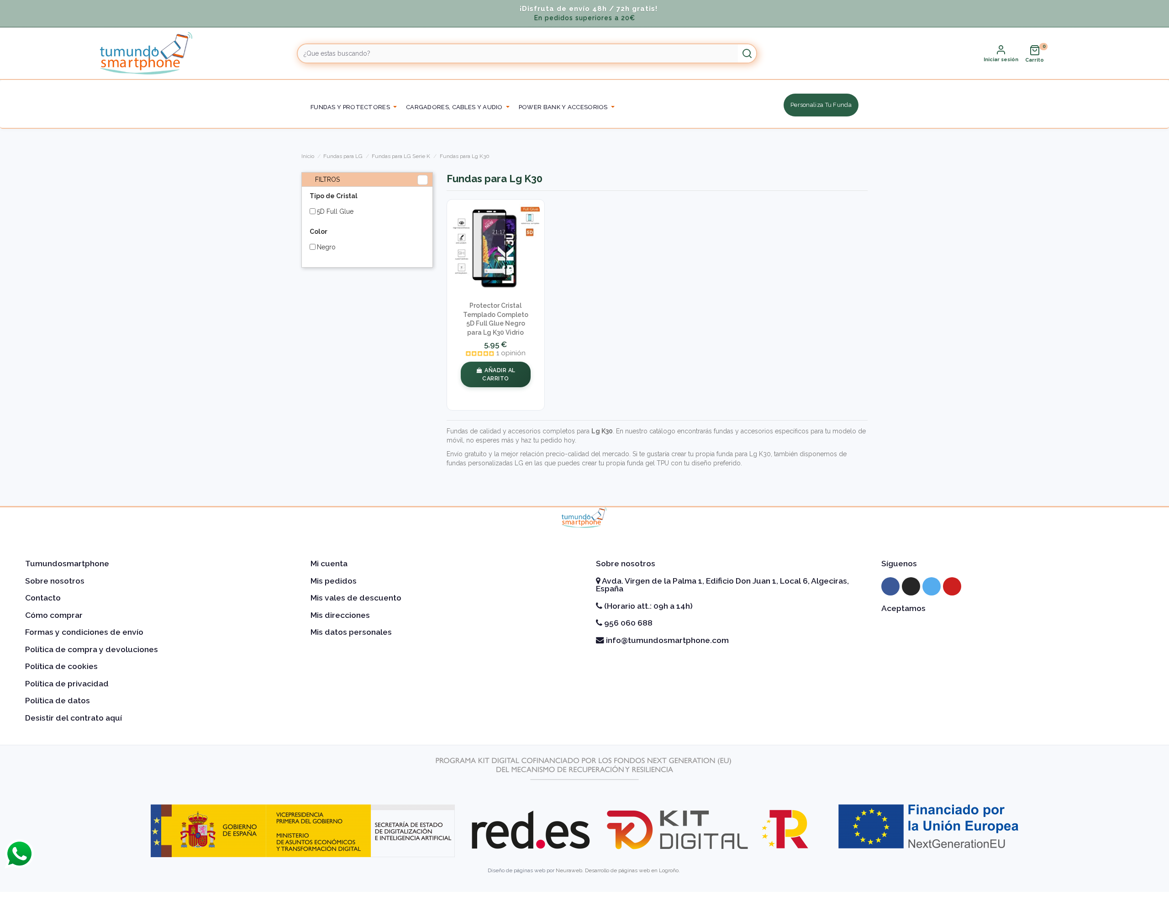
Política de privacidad (67, 683)
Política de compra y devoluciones (91, 649)
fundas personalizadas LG (485, 463)
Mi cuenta (329, 563)
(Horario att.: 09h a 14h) (647, 606)
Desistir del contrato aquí (73, 717)
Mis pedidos (334, 580)
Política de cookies (61, 666)
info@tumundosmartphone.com (666, 640)
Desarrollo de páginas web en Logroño (632, 870)
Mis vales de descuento (356, 597)
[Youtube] (952, 586)
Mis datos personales (351, 632)
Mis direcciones (340, 615)
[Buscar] (747, 53)
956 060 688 (627, 622)
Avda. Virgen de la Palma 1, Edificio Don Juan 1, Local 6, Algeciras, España (722, 585)
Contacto (43, 597)
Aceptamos (903, 608)
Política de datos (57, 700)
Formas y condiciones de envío (84, 632)
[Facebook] (890, 586)
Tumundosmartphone (67, 563)
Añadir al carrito (498, 374)
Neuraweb (569, 870)
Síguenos (899, 563)
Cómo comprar (54, 615)
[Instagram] (911, 586)
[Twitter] (931, 586)
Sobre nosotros (54, 580)
